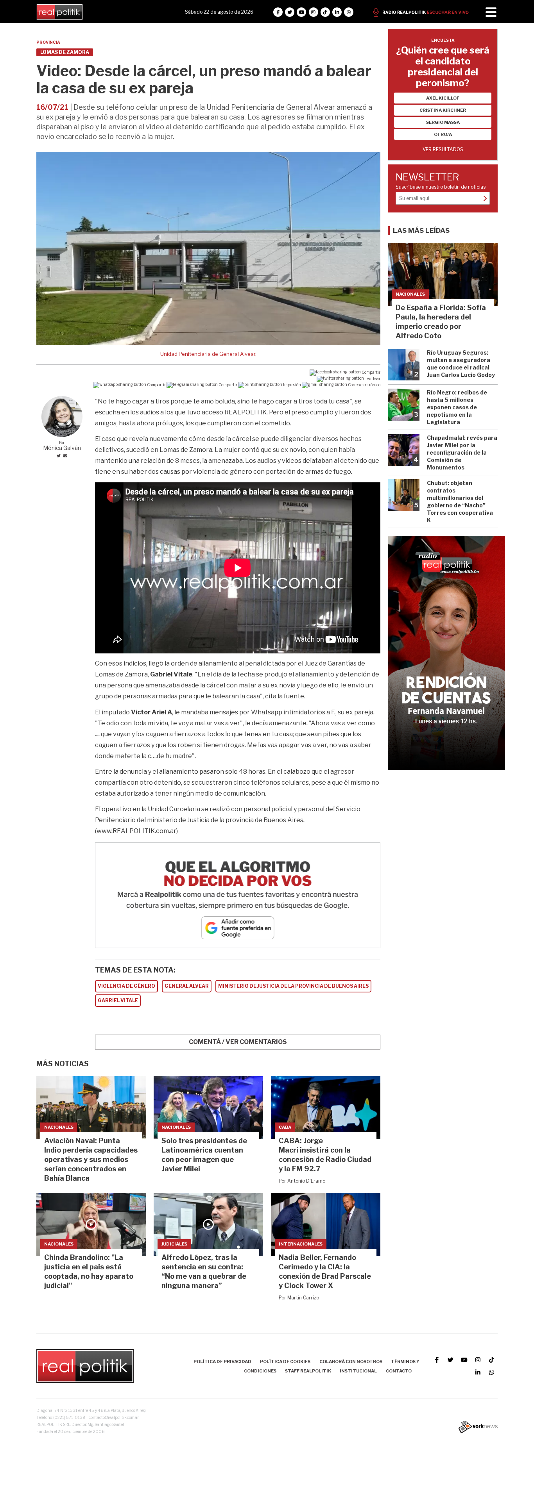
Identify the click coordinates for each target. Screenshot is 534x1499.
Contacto (399, 1371)
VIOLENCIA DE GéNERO (126, 986)
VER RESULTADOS (443, 149)
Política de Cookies (285, 1361)
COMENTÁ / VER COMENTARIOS (238, 1042)
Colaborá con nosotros (350, 1361)
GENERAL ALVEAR (187, 986)
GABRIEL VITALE (118, 1000)
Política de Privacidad (222, 1361)
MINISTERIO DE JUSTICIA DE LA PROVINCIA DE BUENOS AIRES (293, 986)
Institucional (358, 1371)
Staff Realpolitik (308, 1371)
